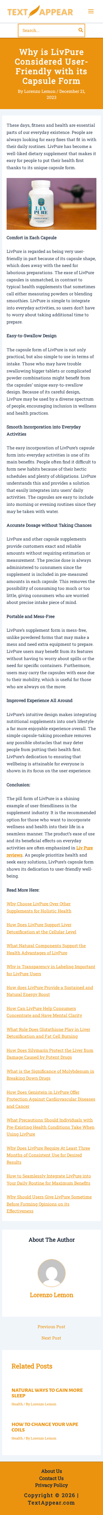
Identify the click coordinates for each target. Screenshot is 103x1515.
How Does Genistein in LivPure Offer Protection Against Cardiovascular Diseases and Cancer (51, 1099)
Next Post (51, 1338)
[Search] (81, 30)
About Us (51, 1471)
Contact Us (51, 1478)
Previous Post (51, 1327)
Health (17, 1404)
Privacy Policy (51, 1485)
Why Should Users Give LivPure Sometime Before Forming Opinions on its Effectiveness (49, 1204)
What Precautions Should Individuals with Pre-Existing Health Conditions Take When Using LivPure (50, 1127)
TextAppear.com (51, 1502)
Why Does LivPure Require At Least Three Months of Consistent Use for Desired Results (48, 1155)
